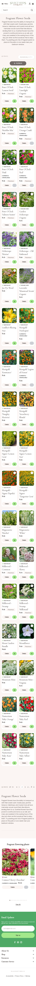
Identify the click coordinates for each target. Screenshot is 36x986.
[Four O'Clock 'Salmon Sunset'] (9, 199)
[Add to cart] (14, 101)
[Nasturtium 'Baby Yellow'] (27, 740)
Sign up (18, 935)
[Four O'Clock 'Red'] (27, 157)
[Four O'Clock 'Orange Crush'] (27, 115)
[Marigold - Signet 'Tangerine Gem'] (27, 478)
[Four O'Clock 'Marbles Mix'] (9, 115)
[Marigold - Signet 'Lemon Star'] (27, 438)
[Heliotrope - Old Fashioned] (27, 239)
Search (5, 10)
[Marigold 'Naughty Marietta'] (9, 399)
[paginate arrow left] (17, 787)
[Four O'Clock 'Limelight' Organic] (27, 75)
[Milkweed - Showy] (27, 554)
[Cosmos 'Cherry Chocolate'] (15, 862)
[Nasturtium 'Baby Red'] (27, 704)
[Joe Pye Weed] (9, 276)
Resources (5, 958)
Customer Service (7, 961)
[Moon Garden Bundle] (9, 631)
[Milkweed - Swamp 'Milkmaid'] (27, 591)
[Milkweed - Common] (9, 554)
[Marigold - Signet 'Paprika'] (9, 478)
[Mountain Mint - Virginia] (27, 667)
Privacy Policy (19, 976)
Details (7, 101)
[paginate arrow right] (34, 787)
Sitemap (27, 976)
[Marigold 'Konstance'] (9, 357)
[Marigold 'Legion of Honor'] (27, 357)
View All (18, 904)
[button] (15, 942)
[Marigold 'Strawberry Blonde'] (27, 399)
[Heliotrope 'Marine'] (9, 239)
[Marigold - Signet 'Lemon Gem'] (9, 438)
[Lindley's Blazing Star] (9, 315)
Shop (3, 954)
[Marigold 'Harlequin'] (27, 315)
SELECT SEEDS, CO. (20, 971)
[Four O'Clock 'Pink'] (9, 157)
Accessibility (9, 976)
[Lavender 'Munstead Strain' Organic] (27, 276)
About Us (5, 951)
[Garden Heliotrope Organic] (27, 199)
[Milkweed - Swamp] (9, 591)
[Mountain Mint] (9, 667)
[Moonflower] (27, 631)
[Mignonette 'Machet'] (9, 518)
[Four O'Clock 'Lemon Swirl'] (9, 75)
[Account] (30, 4)
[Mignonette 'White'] (27, 518)
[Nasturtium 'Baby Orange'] (9, 704)
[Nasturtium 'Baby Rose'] (9, 740)
